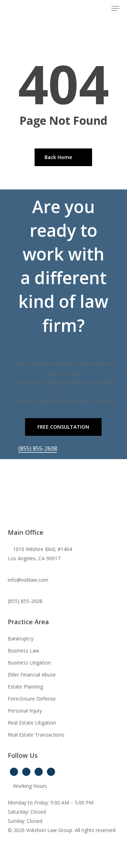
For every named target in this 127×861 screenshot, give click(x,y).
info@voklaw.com (28, 579)
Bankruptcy (21, 638)
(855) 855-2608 (25, 601)
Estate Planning (25, 686)
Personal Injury (25, 710)
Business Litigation (29, 662)
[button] (115, 8)
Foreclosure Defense (32, 698)
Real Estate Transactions (36, 734)
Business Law (23, 650)
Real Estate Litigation (32, 722)
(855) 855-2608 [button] (37, 448)
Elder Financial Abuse (32, 674)
